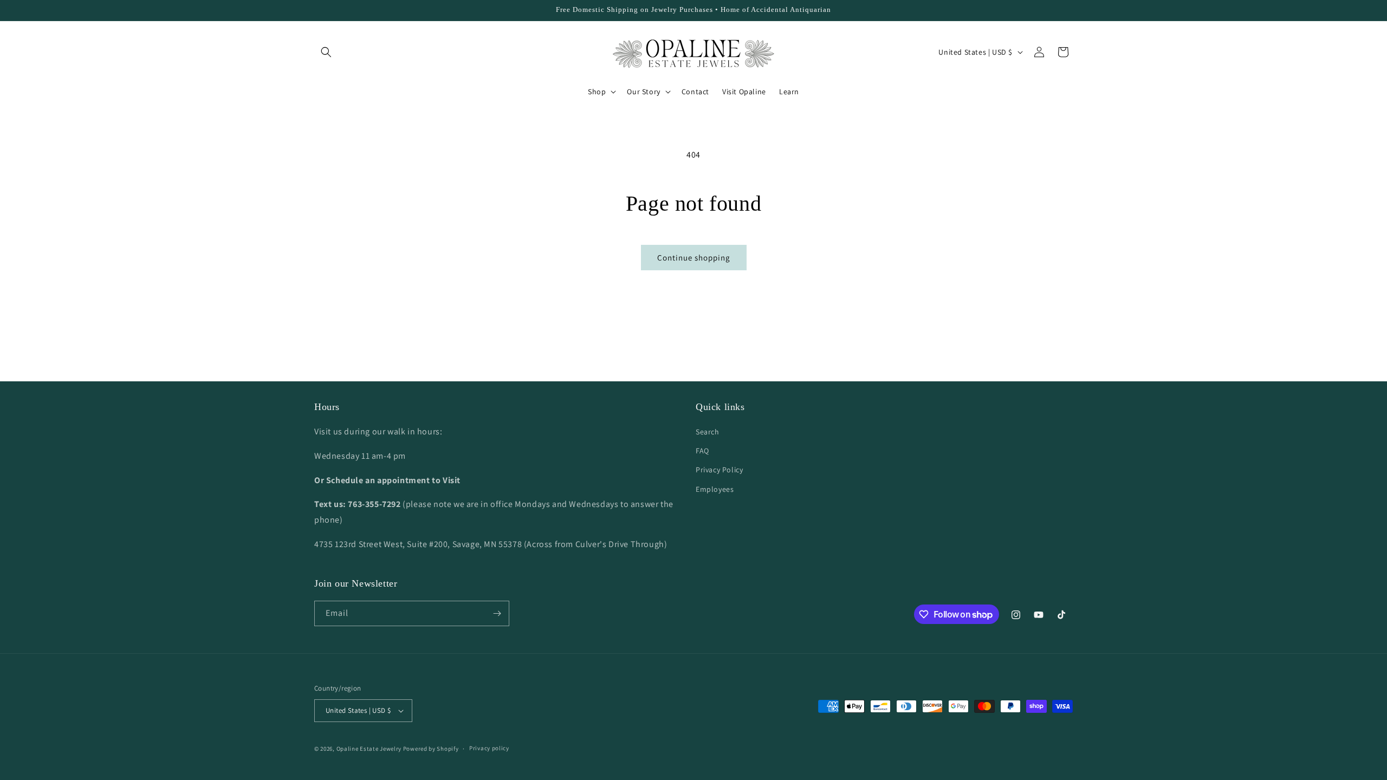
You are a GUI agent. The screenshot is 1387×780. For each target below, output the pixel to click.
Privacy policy (489, 748)
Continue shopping (693, 257)
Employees (715, 489)
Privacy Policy (719, 469)
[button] (326, 52)
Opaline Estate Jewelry (369, 748)
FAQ (702, 451)
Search (708, 432)
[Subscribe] (497, 613)
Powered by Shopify (431, 748)
